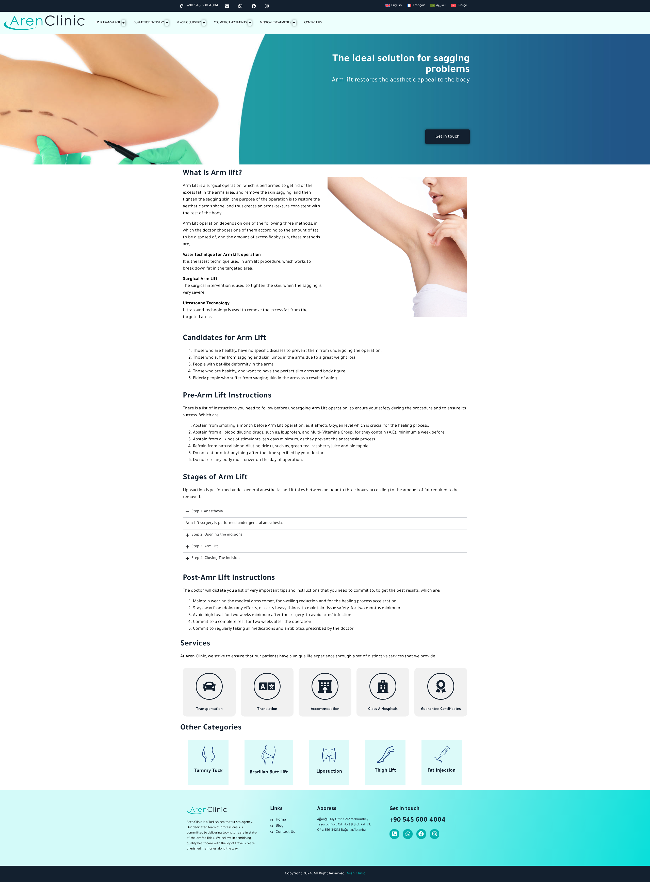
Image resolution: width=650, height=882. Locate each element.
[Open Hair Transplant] (123, 23)
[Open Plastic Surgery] (204, 23)
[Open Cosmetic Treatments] (250, 23)
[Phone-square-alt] (394, 834)
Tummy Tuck (208, 771)
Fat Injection (442, 770)
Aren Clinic (356, 874)
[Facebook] (421, 834)
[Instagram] (435, 834)
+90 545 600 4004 (417, 820)
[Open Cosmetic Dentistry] (167, 23)
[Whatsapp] (408, 834)
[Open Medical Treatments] (294, 23)
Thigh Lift (385, 770)
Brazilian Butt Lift (269, 772)
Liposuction (329, 771)
